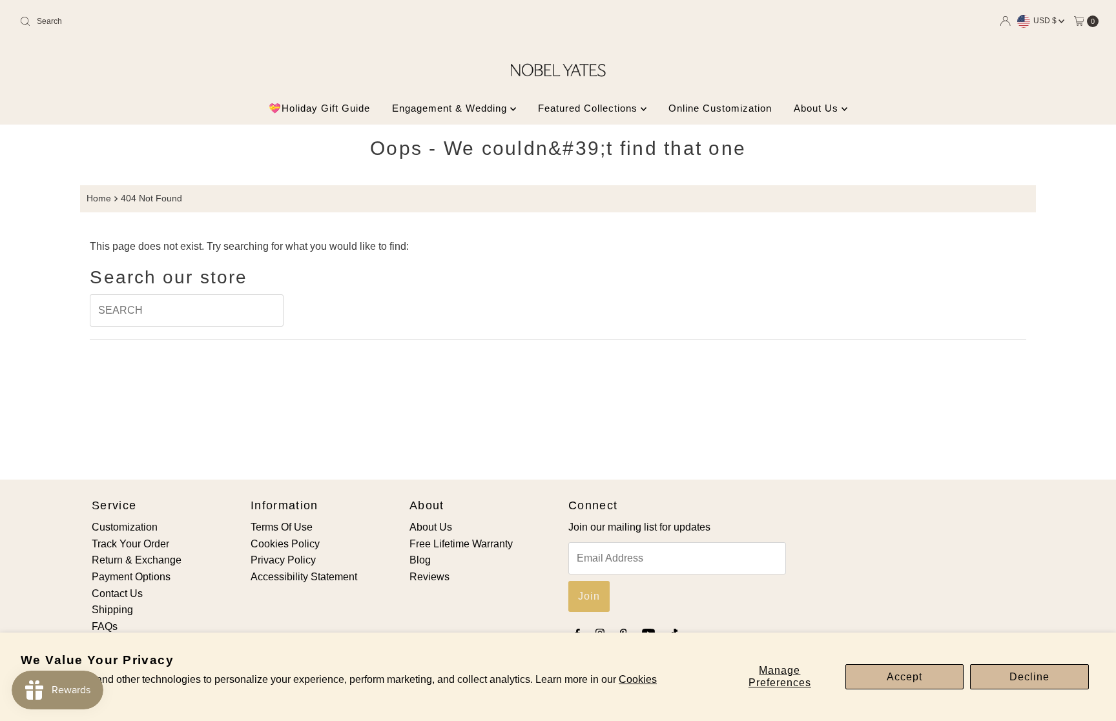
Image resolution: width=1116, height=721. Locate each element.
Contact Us (117, 593)
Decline (1029, 676)
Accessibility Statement (304, 576)
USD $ (1046, 20)
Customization (125, 527)
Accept (904, 676)
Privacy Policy (283, 559)
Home (99, 198)
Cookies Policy (285, 543)
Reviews (429, 576)
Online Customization (720, 108)
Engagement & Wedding (451, 108)
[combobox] (192, 21)
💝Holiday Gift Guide (319, 108)
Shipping (112, 609)
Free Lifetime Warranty (461, 543)
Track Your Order (130, 543)
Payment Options (131, 576)
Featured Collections (589, 108)
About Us (818, 108)
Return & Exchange (136, 559)
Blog (420, 559)
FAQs (105, 626)
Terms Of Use (282, 527)
